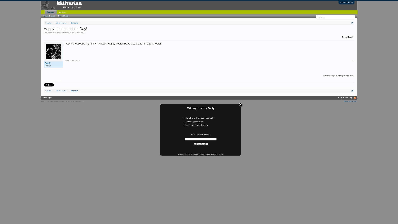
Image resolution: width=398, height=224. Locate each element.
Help (340, 98)
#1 (353, 60)
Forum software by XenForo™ (62, 101)
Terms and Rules (350, 101)
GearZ (72, 33)
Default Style (47, 98)
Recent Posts (63, 16)
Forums (50, 12)
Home (345, 98)
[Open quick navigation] (352, 23)
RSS (355, 98)
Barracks (58, 33)
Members (62, 12)
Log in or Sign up (346, 2)
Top (350, 98)
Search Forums (49, 16)
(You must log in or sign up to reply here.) (338, 76)
